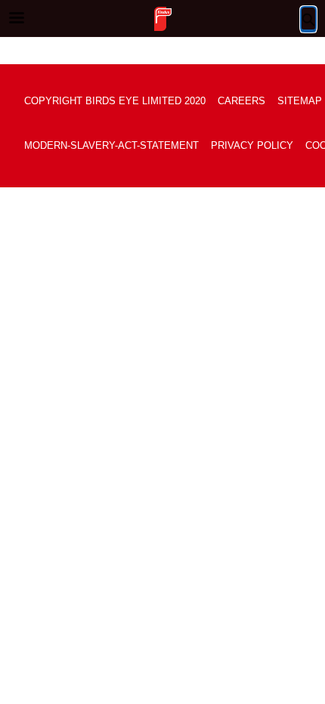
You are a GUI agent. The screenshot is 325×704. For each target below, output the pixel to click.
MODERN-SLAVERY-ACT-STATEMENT (111, 145)
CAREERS (241, 101)
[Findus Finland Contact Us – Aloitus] (162, 19)
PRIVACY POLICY (252, 145)
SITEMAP (299, 101)
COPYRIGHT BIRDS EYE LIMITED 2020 (115, 101)
